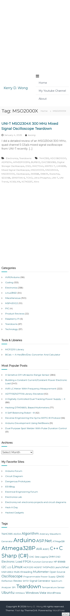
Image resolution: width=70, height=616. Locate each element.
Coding (9, 282)
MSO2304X (51, 170)
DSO (28, 166)
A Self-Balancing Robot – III (20, 412)
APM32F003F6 (21, 162)
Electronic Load (11, 561)
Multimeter (41, 571)
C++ (54, 548)
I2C (4, 567)
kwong (31, 135)
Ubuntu (8, 593)
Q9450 (60, 576)
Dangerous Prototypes (17, 481)
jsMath (66, 614)
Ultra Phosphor (42, 177)
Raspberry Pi (12, 318)
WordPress (54, 592)
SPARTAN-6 (18, 177)
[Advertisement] (35, 35)
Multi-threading (23, 572)
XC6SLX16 (15, 181)
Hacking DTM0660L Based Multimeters (27, 407)
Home (43, 82)
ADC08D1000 (58, 158)
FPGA (27, 561)
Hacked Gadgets (14, 512)
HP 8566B (59, 561)
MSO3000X (8, 173)
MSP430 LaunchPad (56, 567)
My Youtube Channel (52, 90)
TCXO (29, 177)
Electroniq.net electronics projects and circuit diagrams (35, 502)
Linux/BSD (11, 292)
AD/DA (17, 534)
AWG (46, 549)
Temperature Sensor (53, 587)
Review (17, 580)
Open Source (57, 572)
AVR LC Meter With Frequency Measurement (30, 388)
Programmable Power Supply (39, 576)
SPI (13, 587)
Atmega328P (18, 548)
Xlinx (36, 181)
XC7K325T (26, 181)
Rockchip (54, 173)
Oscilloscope (22, 173)
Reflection (7, 581)
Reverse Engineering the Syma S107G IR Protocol (32, 417)
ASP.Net (44, 540)
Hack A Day (11, 507)
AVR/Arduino (12, 277)
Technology (11, 329)
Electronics (12, 158)
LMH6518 (61, 166)
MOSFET (38, 567)
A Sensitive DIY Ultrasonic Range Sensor (27, 374)
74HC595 (44, 158)
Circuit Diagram (14, 476)
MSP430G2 (11, 303)
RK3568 (35, 173)
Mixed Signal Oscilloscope (15, 170)
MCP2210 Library (14, 349)
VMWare (20, 593)
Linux (17, 566)
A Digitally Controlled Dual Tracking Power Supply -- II (35, 399)
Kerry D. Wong (16, 88)
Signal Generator (39, 580)
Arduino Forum (13, 471)
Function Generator (42, 562)
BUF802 (35, 162)
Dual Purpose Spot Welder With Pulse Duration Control (36, 428)
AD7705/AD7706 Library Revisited (24, 393)
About (43, 98)
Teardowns (25, 158)
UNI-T (55, 177)
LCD (9, 567)
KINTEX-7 (50, 166)
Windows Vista (36, 592)
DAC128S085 (48, 162)
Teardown (28, 586)
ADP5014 (6, 162)
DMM (52, 556)
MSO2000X (37, 170)
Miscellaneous (13, 298)
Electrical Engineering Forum (21, 491)
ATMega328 (58, 541)
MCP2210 (28, 567)
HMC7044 (37, 166)
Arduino (24, 540)
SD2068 (5, 177)
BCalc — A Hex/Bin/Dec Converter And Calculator (32, 354)
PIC (7, 308)
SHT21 (26, 581)
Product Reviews (14, 313)
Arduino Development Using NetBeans (27, 423)
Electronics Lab (13, 497)
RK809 (44, 173)
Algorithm (30, 534)
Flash (18, 610)
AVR (39, 549)
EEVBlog (10, 486)
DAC (31, 556)
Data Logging (41, 557)
